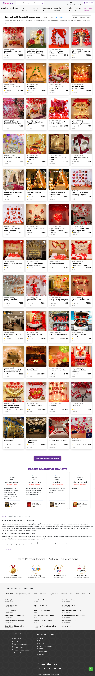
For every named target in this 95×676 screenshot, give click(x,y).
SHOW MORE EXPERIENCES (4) (47, 458)
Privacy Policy (18, 647)
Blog (40, 641)
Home (4, 516)
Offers (41, 638)
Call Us (16, 641)
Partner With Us (44, 652)
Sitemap (41, 654)
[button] (28, 3)
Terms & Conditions (20, 644)
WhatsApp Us (18, 638)
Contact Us (17, 653)
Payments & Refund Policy (22, 650)
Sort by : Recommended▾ (81, 17)
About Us (41, 644)
